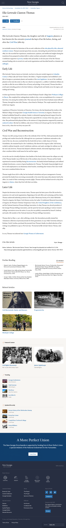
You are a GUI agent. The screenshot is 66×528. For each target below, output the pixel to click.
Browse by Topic (6, 491)
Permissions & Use (28, 507)
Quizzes (4, 503)
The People (27, 493)
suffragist (5, 64)
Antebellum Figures (35, 8)
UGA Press (5, 480)
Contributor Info (27, 505)
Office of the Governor (37, 481)
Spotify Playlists (6, 507)
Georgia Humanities (26, 481)
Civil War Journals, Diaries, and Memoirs (14, 310)
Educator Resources (7, 512)
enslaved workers (7, 123)
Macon (6, 97)
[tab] (60, 261)
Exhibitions (5, 505)
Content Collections (7, 493)
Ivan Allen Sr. (12, 395)
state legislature (42, 79)
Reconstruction (31, 161)
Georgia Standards (6, 496)
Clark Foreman (12, 385)
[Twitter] (54, 492)
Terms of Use (5, 522)
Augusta (50, 36)
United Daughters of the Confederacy (49, 203)
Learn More (33, 454)
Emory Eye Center (13, 415)
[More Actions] (22, 21)
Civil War (13, 42)
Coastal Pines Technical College (17, 420)
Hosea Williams (12, 425)
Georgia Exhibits (6, 510)
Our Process (27, 503)
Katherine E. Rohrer (6, 29)
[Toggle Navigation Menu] (3, 2)
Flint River (11, 390)
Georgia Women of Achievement (34, 233)
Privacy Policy (15, 522)
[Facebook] (46, 492)
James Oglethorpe (40, 365)
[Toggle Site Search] (63, 3)
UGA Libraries (48, 481)
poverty (20, 59)
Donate (48, 511)
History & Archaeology (7, 8)
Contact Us (49, 496)
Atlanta (11, 182)
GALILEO (16, 480)
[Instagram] (50, 492)
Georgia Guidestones (14, 380)
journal (28, 39)
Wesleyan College (57, 95)
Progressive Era (39, 310)
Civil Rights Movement (9, 365)
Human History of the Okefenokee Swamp (20, 410)
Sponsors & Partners (28, 496)
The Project (26, 491)
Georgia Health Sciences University (34, 113)
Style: (58, 242)
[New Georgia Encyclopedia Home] (33, 3)
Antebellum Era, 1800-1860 (21, 8)
